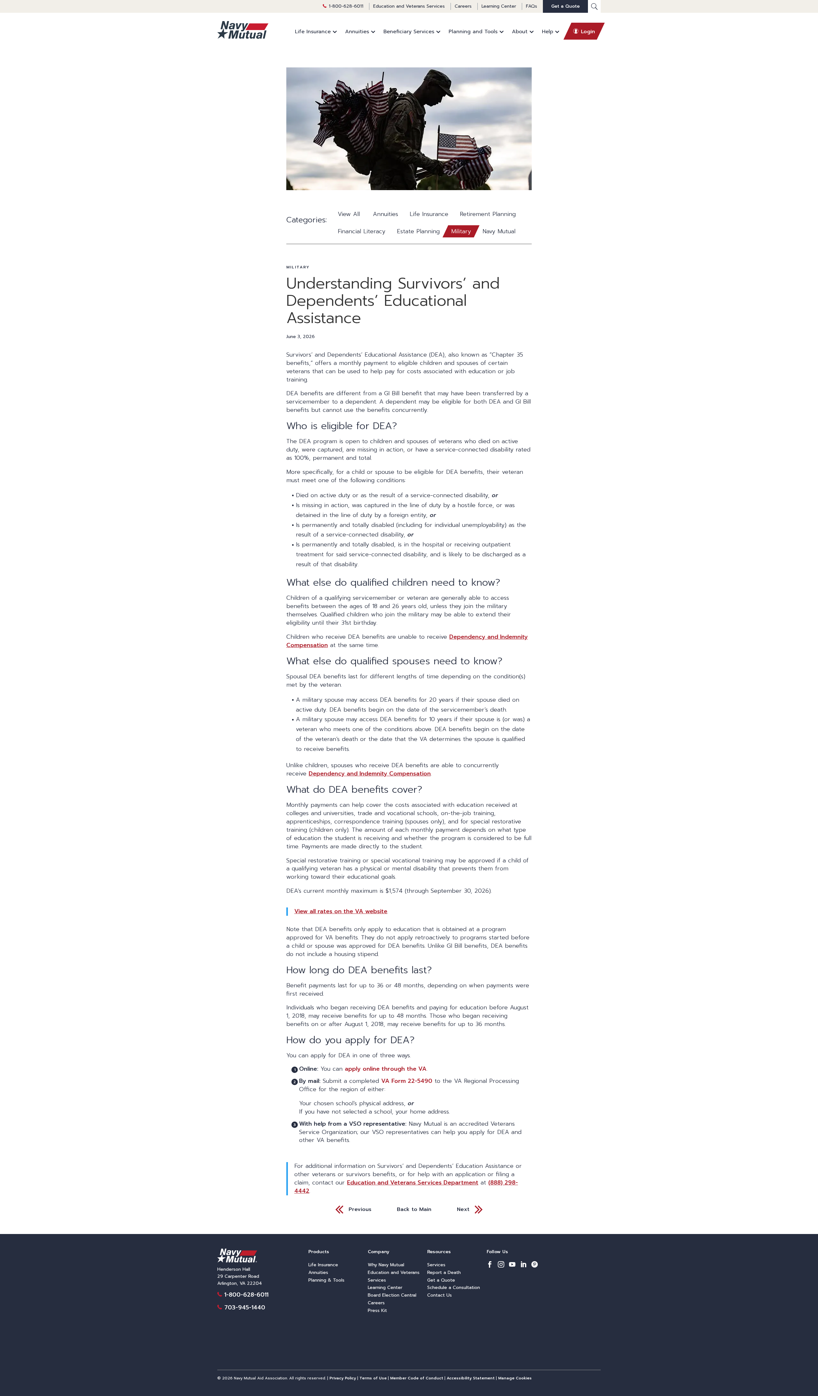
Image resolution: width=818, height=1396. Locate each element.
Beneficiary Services (408, 31)
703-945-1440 (244, 1307)
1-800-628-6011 (346, 6)
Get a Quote (565, 6)
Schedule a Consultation (453, 1287)
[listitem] (490, 1265)
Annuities (357, 31)
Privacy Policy (342, 1378)
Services (436, 1264)
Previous (360, 1209)
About (520, 31)
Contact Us (439, 1295)
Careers (463, 6)
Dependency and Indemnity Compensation (370, 773)
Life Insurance (313, 31)
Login (588, 31)
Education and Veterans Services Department (412, 1182)
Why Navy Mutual (386, 1264)
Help (547, 31)
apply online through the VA (386, 1068)
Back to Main (414, 1209)
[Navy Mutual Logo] (242, 30)
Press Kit (377, 1310)
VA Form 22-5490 (406, 1080)
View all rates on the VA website (340, 911)
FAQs (531, 6)
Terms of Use (373, 1378)
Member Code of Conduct (416, 1378)
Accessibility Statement (471, 1378)
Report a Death (444, 1272)
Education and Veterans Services (409, 6)
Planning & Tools (326, 1280)
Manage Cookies (515, 1378)
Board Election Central (392, 1295)
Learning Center (499, 6)
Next (463, 1209)
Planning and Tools (473, 31)
